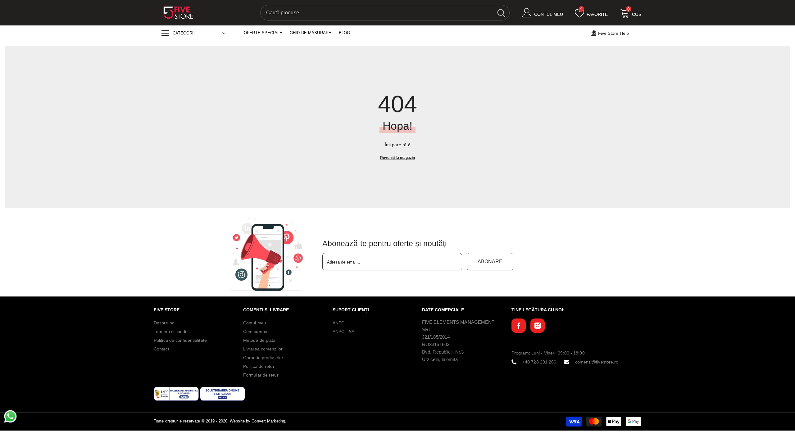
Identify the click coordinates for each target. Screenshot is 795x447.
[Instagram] (537, 325)
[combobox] (377, 12)
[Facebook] (518, 325)
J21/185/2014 (436, 337)
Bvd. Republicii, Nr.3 (443, 351)
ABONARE (490, 261)
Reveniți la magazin (397, 158)
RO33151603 (435, 344)
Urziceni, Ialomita (440, 359)
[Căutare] (385, 12)
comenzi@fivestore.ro (597, 361)
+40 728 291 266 (539, 361)
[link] (268, 254)
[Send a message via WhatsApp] (10, 416)
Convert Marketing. (269, 421)
